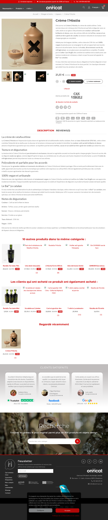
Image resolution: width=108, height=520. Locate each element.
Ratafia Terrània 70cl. (11, 266)
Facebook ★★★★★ (56, 395)
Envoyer (23, 476)
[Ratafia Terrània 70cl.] (11, 253)
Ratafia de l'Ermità (97, 308)
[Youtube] (101, 461)
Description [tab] (45, 130)
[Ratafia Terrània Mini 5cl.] (11, 296)
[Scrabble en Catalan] (32, 296)
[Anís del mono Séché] (75, 253)
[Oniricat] (54, 7)
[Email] (69, 107)
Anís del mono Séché (75, 266)
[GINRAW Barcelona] (96, 253)
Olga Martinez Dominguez (55, 392)
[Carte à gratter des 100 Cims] (54, 296)
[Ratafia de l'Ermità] (96, 296)
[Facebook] (89, 461)
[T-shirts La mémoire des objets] (75, 296)
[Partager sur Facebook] (61, 107)
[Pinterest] (95, 461)
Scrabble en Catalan (32, 308)
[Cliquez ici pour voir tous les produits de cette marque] (78, 95)
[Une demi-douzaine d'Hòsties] (32, 253)
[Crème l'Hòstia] (11, 338)
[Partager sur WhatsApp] (57, 107)
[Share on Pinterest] (65, 107)
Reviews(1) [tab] (63, 130)
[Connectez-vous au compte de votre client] (89, 7)
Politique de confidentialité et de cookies (65, 516)
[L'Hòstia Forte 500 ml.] (54, 253)
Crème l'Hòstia (11, 351)
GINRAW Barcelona (96, 266)
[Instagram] (83, 461)
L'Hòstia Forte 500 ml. (54, 266)
